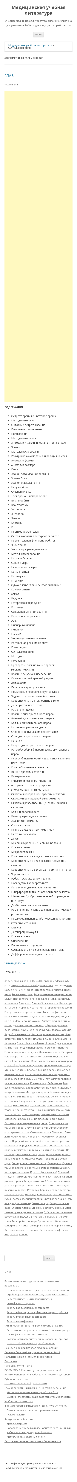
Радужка (58, 1176)
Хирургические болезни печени (26, 1436)
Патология (10, 1361)
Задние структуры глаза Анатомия (50, 1029)
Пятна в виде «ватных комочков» (31, 1176)
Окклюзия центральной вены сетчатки (45, 1114)
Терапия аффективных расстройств (28, 1307)
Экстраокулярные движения (21, 1230)
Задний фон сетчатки (17, 1034)
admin (58, 981)
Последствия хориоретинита (29, 1163)
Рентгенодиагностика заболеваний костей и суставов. (37, 1374)
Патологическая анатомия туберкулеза (28, 1356)
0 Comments (11, 84)
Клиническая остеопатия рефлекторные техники (34, 1325)
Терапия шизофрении (20, 1321)
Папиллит (58, 1132)
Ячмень (23, 1234)
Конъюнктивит (47, 1056)
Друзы (24, 1029)
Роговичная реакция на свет (54, 1194)
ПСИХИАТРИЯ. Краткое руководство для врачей (32, 1370)
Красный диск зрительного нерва (51, 1061)
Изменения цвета (49, 1052)
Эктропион (46, 1230)
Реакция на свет (46, 1185)
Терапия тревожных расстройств (27, 1316)
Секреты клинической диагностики (32, 985)
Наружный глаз (28, 1101)
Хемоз (25, 1225)
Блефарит (25, 1003)
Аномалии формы (22, 994)
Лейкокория (54, 1083)
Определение (12, 1118)
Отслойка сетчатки (36, 1127)
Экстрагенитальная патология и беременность (32, 1441)
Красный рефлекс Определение (23, 1065)
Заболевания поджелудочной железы (29, 1432)
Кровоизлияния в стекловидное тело (47, 1074)
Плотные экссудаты (53, 1150)
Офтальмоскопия (40, 1132)
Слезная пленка (21, 1207)
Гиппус (51, 1016)
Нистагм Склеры (22, 1105)
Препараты (54, 1163)
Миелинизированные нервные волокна (37, 1096)
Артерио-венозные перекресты (53, 994)
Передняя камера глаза (33, 1145)
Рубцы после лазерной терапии (23, 1198)
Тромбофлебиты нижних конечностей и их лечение (35, 1388)
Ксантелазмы (38, 1083)
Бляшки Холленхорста (45, 1003)
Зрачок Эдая (53, 1043)
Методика (19, 1092)
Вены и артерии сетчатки (27, 1007)
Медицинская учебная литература (39, 10)
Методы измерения (37, 1092)
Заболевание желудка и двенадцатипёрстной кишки (39, 1428)
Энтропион (11, 1234)
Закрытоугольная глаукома (47, 1034)
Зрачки (41, 1038)
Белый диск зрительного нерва (23, 998)
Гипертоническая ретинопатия (23, 1012)
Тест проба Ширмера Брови (28, 1221)
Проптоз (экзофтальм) (43, 1172)
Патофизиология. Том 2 (18, 1365)
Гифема (60, 1016)
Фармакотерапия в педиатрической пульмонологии (35, 1405)
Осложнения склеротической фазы (43, 1118)
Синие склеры (40, 1203)
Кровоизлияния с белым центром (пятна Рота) (32, 1078)
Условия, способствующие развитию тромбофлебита (39, 1396)
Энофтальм (61, 1230)
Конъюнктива (28, 1056)
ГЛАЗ (9, 75)
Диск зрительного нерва (27, 1025)
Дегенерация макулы (28, 1021)
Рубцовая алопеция (16, 1379)
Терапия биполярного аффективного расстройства (37, 1312)
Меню (38, 34)
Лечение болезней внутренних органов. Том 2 (32, 1352)
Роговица (30, 1194)
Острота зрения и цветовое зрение (25, 1123)
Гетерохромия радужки (58, 1007)
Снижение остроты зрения (48, 1207)
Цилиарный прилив (41, 1225)
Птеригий (63, 1172)
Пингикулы (33, 1150)
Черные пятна (62, 1225)
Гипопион (40, 1016)
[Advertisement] (38, 246)
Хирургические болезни (18, 1419)
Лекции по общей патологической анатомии (31, 1347)
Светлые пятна (53, 1198)
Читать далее (14, 963)
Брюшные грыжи (17, 1423)
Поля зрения (53, 1154)
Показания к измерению (30, 1154)
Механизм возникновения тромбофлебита (32, 1392)
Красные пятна (21, 1061)
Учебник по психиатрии (18, 1401)
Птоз (7, 1176)
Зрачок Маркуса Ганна (30, 1043)
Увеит (50, 1221)
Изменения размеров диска (21, 1052)
